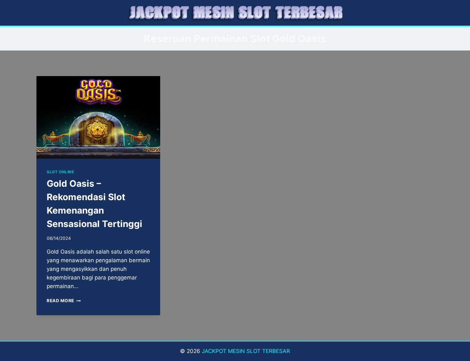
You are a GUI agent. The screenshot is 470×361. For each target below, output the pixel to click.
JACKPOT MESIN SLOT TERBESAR (246, 351)
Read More (64, 300)
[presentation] (98, 117)
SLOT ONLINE (60, 171)
